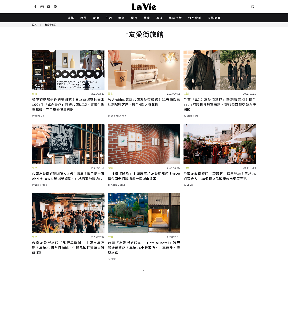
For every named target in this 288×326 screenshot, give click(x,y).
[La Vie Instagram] (42, 6)
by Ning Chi (38, 115)
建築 (71, 18)
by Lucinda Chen (117, 115)
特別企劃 (195, 18)
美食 (147, 18)
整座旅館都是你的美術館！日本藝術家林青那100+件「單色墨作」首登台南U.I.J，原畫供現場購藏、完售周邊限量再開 (68, 104)
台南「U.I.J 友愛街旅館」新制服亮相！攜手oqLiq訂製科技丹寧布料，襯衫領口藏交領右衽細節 (220, 104)
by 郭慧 (112, 258)
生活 (109, 18)
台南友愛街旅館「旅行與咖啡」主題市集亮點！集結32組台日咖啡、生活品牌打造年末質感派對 (68, 248)
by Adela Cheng (116, 184)
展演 (159, 18)
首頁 (34, 24)
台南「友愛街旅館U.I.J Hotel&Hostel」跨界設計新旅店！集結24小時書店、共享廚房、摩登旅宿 (144, 248)
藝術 (121, 18)
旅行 (134, 18)
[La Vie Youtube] (48, 6)
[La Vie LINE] (55, 6)
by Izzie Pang (191, 115)
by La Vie (189, 184)
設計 (83, 18)
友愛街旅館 (50, 24)
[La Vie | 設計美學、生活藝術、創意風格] (144, 6)
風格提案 (214, 18)
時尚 (96, 18)
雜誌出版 (175, 18)
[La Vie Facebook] (35, 6)
